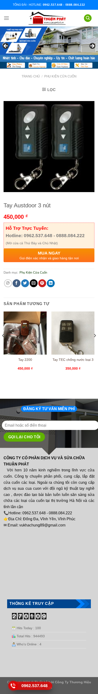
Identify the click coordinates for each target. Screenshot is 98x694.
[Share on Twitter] (25, 283)
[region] (49, 47)
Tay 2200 (25, 360)
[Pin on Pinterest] (42, 283)
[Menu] (6, 18)
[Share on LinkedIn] (51, 283)
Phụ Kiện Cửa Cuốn (60, 76)
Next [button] (92, 46)
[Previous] (3, 345)
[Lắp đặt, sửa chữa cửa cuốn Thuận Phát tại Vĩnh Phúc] (47, 18)
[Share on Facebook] (16, 283)
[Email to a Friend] (34, 283)
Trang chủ (31, 76)
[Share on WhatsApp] (8, 283)
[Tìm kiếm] (88, 18)
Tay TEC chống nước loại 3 (73, 360)
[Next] (94, 345)
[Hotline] (13, 685)
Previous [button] (6, 46)
